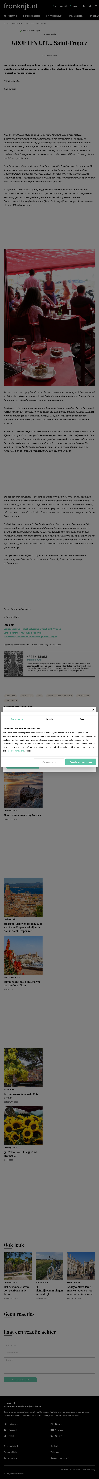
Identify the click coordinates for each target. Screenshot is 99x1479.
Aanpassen (48, 762)
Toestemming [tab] (17, 719)
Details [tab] (49, 719)
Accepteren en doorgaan (81, 762)
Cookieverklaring (16, 751)
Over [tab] (82, 719)
